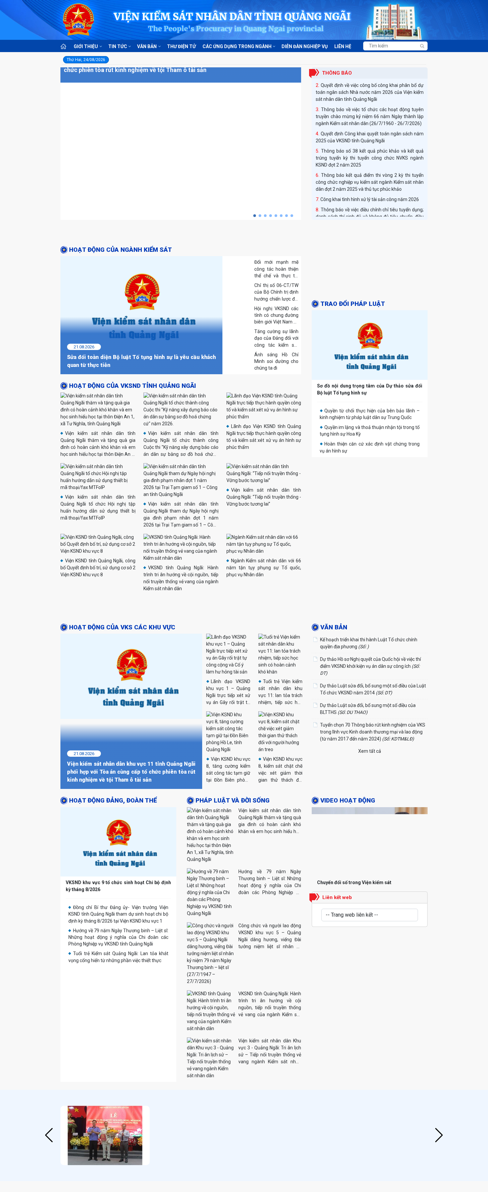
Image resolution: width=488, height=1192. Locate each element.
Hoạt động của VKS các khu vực (122, 627)
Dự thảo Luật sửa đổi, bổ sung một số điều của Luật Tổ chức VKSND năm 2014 (373, 689)
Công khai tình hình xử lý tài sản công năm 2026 (369, 199)
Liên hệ (342, 46)
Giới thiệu (86, 46)
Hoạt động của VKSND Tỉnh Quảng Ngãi (132, 385)
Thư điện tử (181, 46)
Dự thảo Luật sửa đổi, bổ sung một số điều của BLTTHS (368, 709)
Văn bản (147, 46)
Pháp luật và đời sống (233, 800)
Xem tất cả (369, 751)
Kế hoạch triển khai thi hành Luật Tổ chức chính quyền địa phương (368, 643)
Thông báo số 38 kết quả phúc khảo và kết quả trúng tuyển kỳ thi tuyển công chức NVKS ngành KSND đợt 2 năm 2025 (370, 158)
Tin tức (117, 46)
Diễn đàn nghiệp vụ (305, 46)
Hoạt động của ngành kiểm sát (120, 249)
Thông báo (337, 73)
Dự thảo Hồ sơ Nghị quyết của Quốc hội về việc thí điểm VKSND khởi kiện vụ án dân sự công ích (370, 666)
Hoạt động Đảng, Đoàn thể (113, 800)
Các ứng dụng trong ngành (237, 46)
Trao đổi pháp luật (352, 304)
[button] (254, 215)
